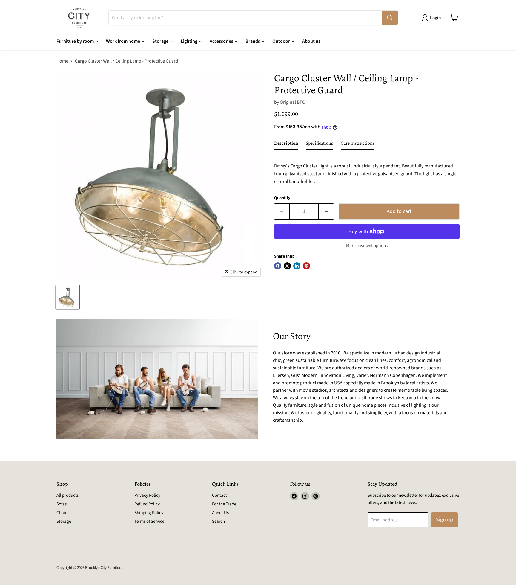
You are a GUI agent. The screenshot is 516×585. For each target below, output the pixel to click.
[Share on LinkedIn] (296, 265)
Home (62, 61)
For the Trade (224, 504)
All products (67, 495)
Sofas (61, 504)
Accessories (222, 41)
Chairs (62, 513)
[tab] (286, 144)
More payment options (367, 245)
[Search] (390, 18)
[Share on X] (287, 265)
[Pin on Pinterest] (306, 265)
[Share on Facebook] (277, 265)
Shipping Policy (148, 513)
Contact (219, 495)
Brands (253, 41)
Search (218, 521)
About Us (220, 513)
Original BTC (292, 102)
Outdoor (281, 41)
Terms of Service (149, 521)
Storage (160, 41)
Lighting (189, 41)
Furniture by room (75, 41)
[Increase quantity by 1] (326, 211)
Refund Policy (147, 504)
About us (311, 41)
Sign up (444, 519)
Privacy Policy (147, 495)
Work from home (123, 41)
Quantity (282, 198)
